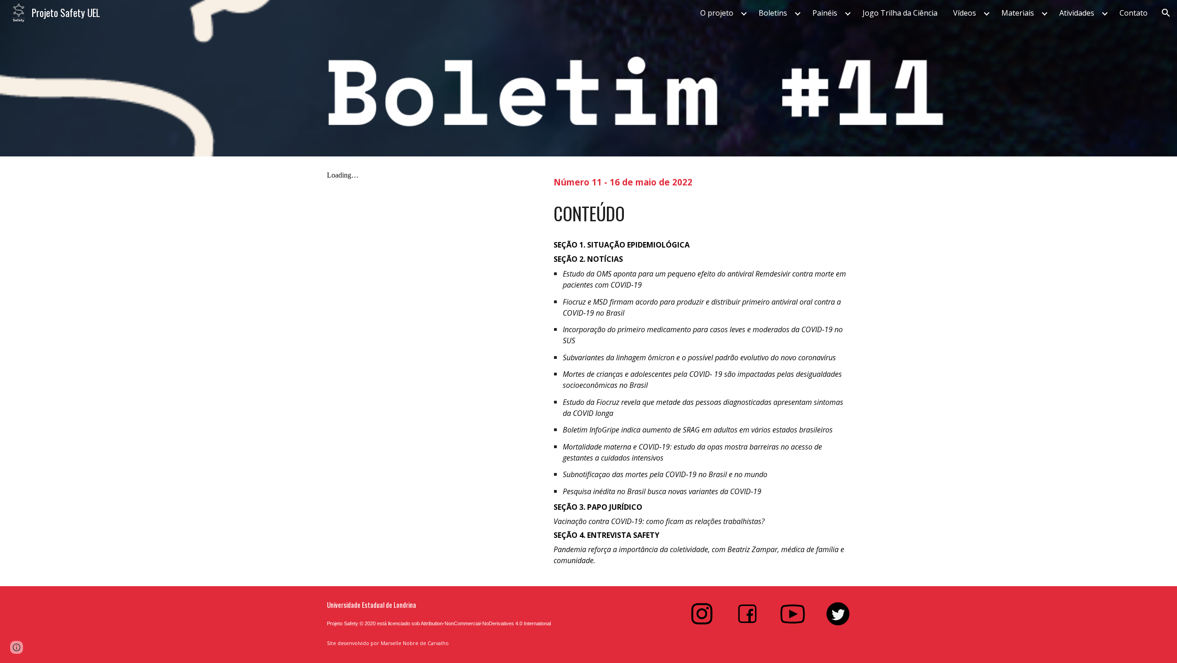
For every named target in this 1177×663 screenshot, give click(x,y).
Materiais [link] (1017, 13)
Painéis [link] (824, 13)
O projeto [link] (716, 13)
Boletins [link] (773, 13)
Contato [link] (1134, 13)
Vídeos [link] (964, 13)
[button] (1166, 13)
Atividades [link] (1076, 13)
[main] (702, 181)
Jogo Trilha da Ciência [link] (900, 13)
